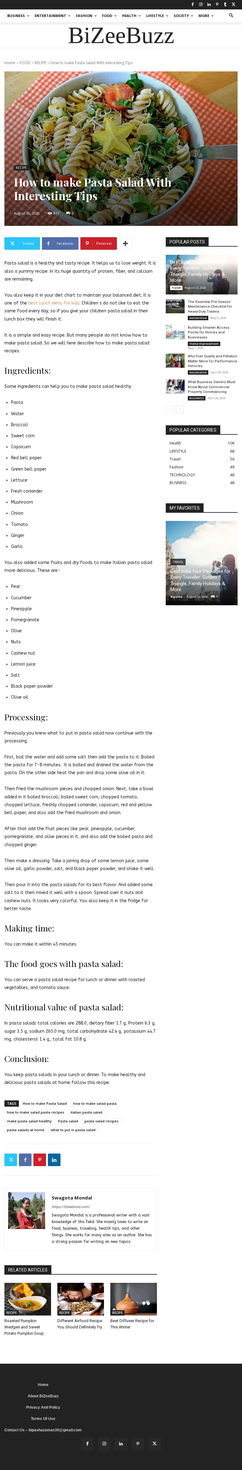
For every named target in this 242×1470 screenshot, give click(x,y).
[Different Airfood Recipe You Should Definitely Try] (80, 1299)
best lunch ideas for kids (53, 303)
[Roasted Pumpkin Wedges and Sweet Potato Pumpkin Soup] (27, 1299)
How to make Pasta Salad (45, 1103)
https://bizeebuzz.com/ (71, 1207)
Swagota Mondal (72, 1197)
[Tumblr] (225, 5)
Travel (176, 288)
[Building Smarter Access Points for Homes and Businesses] (175, 332)
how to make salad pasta (95, 1103)
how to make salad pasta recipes (35, 1112)
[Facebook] (192, 5)
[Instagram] (201, 5)
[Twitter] (233, 5)
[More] (125, 243)
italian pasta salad (86, 1112)
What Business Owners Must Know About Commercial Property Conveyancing (211, 387)
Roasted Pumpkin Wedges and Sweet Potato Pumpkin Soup (24, 1327)
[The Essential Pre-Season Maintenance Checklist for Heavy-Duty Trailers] (175, 306)
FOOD (25, 62)
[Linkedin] (209, 5)
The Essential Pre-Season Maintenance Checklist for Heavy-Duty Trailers (210, 307)
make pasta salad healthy (29, 1121)
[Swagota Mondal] (26, 1219)
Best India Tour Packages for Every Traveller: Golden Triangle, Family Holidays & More (200, 271)
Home (9, 62)
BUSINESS (196, 398)
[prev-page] (170, 409)
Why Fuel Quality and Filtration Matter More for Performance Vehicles (212, 361)
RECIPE (40, 62)
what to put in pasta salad (73, 1129)
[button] (231, 15)
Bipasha (176, 597)
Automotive (198, 318)
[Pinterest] (217, 5)
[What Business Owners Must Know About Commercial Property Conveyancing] (175, 386)
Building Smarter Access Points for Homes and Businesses (208, 332)
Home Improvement (204, 344)
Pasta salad (68, 1121)
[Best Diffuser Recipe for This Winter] (133, 1299)
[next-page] (180, 409)
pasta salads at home (25, 1129)
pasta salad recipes (101, 1121)
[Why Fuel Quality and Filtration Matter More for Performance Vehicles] (175, 361)
